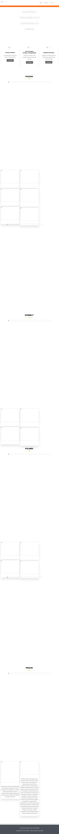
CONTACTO (21, 36)
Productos (46, 2)
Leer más (10, 60)
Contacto (52, 2)
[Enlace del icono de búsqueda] (56, 2)
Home (41, 2)
